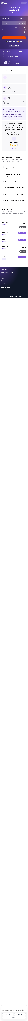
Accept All (20, 1014)
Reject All (8, 1014)
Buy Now (14, 38)
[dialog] (14, 1012)
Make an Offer (22, 232)
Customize (14, 1017)
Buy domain (22, 227)
